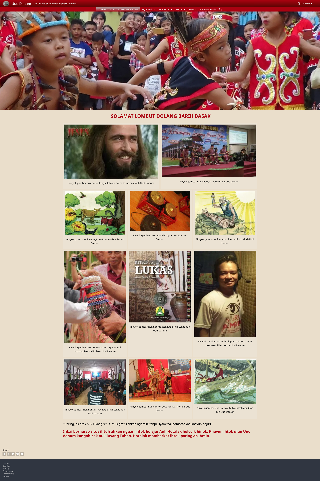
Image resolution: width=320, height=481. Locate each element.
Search (221, 9)
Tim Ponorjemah (208, 9)
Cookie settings (8, 473)
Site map (6, 468)
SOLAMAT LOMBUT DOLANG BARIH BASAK (118, 9)
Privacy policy (8, 471)
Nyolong (6, 476)
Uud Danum (21, 3)
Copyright (6, 466)
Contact (6, 463)
